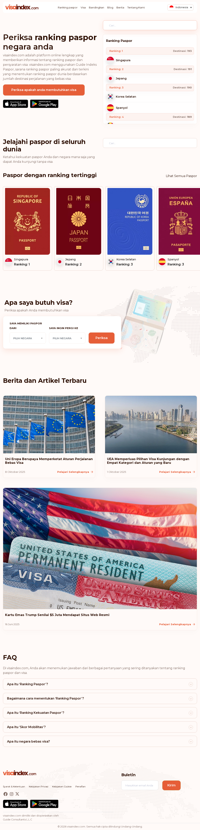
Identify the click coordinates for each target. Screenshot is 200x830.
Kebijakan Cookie (61, 786)
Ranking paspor (68, 7)
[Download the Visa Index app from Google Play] (44, 104)
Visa (83, 7)
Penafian (80, 786)
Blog (110, 7)
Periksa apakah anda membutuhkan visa (43, 90)
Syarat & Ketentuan (14, 786)
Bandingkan (96, 7)
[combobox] (28, 338)
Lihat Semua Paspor (181, 176)
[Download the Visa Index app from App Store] (15, 104)
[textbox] (28, 338)
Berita (120, 7)
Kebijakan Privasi (38, 786)
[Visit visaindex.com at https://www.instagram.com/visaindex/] (12, 794)
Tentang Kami (136, 7)
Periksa (102, 338)
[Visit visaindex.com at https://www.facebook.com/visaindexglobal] (6, 794)
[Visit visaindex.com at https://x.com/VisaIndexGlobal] (17, 794)
